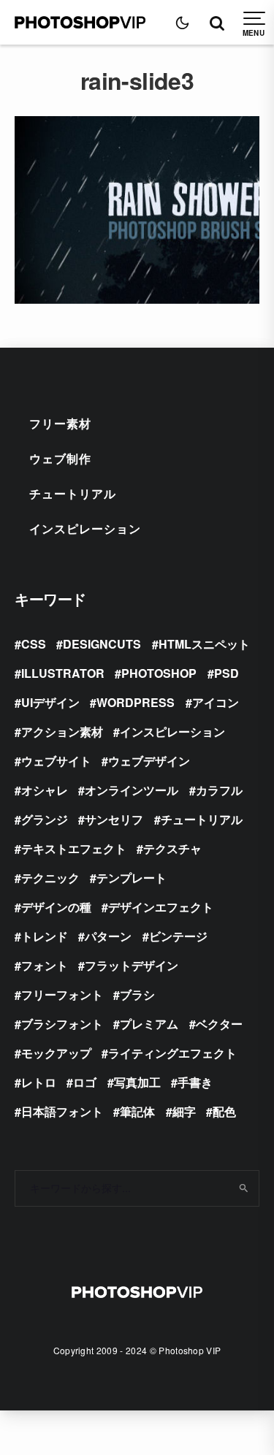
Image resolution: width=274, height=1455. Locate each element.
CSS (33, 643)
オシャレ (44, 790)
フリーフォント (62, 994)
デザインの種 (56, 906)
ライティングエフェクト (172, 1053)
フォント (44, 965)
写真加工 (137, 1082)
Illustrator (62, 673)
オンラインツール (131, 790)
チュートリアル (72, 493)
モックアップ (56, 1053)
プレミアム (149, 1023)
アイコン (215, 702)
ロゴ (84, 1082)
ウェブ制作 (60, 458)
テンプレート (131, 877)
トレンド (44, 936)
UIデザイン (50, 702)
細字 (184, 1111)
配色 (224, 1111)
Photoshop (159, 673)
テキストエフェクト (73, 848)
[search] (243, 1188)
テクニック (50, 877)
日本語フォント (62, 1111)
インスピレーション (85, 528)
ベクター (219, 1023)
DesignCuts (102, 643)
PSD (226, 673)
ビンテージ (178, 936)
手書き (195, 1082)
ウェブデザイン (149, 760)
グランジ (44, 819)
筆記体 (137, 1111)
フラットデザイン (131, 965)
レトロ (38, 1082)
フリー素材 (60, 423)
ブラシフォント (62, 1023)
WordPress (135, 702)
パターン (108, 936)
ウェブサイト (56, 760)
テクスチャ (172, 848)
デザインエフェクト (160, 906)
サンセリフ (114, 819)
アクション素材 (62, 731)
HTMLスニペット (204, 643)
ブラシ (137, 994)
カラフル (219, 790)
